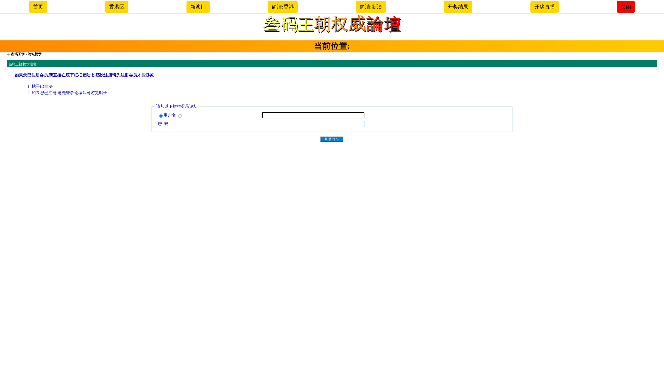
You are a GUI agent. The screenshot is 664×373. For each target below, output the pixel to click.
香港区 (117, 7)
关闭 (626, 7)
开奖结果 (458, 7)
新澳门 (198, 7)
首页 (38, 7)
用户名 (170, 115)
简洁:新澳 (371, 7)
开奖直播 (544, 7)
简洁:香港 (283, 7)
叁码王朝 (18, 54)
